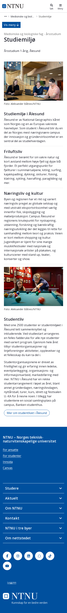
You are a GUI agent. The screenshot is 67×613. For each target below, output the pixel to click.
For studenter (12, 456)
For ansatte (10, 450)
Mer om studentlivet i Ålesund (27, 413)
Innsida (8, 462)
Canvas (8, 468)
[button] (5, 16)
